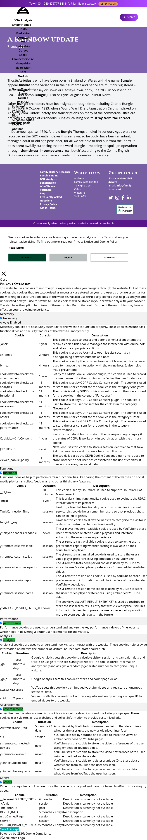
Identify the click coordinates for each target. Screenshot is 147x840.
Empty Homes (21, 24)
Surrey (23, 93)
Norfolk (23, 76)
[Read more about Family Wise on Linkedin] (129, 197)
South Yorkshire (23, 89)
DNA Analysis (48, 179)
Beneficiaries (48, 182)
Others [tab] (5, 778)
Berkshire (23, 33)
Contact (17, 128)
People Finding (49, 175)
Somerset (23, 84)
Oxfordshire (23, 80)
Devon (22, 41)
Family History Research (55, 172)
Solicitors (18, 106)
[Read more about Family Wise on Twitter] (110, 197)
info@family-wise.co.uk (80, 4)
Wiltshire (23, 102)
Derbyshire (22, 46)
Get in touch (108, 3)
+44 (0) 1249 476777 (45, 4)
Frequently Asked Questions (51, 198)
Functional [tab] (7, 468)
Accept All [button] (27, 257)
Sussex (23, 97)
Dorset (23, 50)
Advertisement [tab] (10, 705)
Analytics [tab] (6, 636)
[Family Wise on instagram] (117, 197)
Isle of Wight (23, 67)
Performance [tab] (9, 619)
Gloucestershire (23, 59)
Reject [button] (68, 257)
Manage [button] (109, 257)
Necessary (10, 318)
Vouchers (18, 111)
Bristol (22, 29)
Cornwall (23, 37)
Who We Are (47, 186)
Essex (23, 54)
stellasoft (108, 223)
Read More (16, 248)
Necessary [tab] (7, 314)
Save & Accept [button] (9, 829)
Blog (15, 115)
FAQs (15, 124)
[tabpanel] (73, 395)
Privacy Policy (48, 204)
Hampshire (23, 63)
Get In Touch (48, 207)
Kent (23, 72)
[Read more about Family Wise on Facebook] (123, 197)
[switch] (1, 473)
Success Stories (23, 120)
